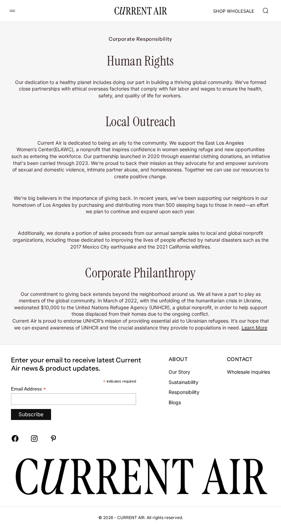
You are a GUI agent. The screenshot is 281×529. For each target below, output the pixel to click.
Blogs (175, 402)
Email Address (28, 389)
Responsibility (184, 392)
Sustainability (183, 382)
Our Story (179, 372)
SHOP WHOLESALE (233, 11)
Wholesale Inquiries (248, 372)
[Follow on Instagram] (34, 438)
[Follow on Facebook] (15, 438)
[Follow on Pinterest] (53, 438)
